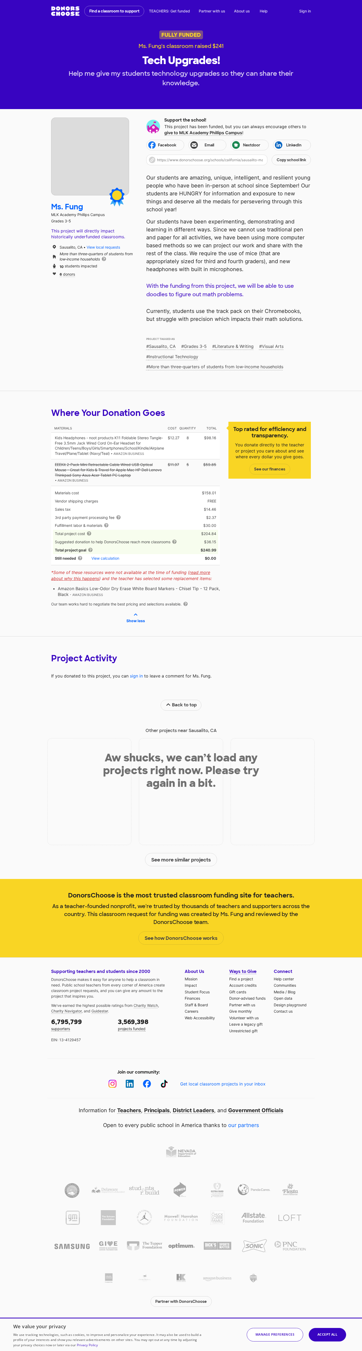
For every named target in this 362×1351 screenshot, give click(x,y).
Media (279, 992)
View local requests (103, 247)
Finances (192, 998)
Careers (191, 1011)
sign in (136, 676)
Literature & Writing (234, 346)
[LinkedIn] (129, 1083)
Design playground (290, 1005)
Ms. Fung (67, 207)
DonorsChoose (65, 11)
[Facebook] (146, 1083)
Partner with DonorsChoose (181, 1301)
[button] (228, 160)
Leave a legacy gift (246, 1024)
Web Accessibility (200, 1018)
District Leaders (193, 1110)
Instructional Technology (173, 356)
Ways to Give (243, 971)
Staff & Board (196, 1005)
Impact (191, 985)
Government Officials (255, 1110)
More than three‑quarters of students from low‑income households (216, 366)
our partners (243, 1125)
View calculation (105, 558)
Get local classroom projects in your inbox (223, 1084)
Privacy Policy (87, 1345)
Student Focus (197, 992)
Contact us (283, 1011)
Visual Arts (273, 346)
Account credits (243, 985)
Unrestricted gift (243, 1031)
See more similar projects (181, 860)
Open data (283, 998)
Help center (284, 979)
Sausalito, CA (162, 346)
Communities (285, 985)
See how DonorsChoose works (181, 938)
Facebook (167, 145)
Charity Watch (146, 1005)
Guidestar (99, 1011)
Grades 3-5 (195, 346)
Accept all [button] (327, 1334)
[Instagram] (112, 1083)
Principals (157, 1110)
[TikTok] (164, 1083)
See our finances (269, 469)
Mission (191, 979)
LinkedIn (294, 145)
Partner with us (212, 11)
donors (67, 274)
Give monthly (240, 1011)
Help (264, 11)
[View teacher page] (90, 156)
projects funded (133, 1024)
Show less (135, 620)
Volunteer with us (244, 1018)
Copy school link (291, 160)
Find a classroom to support (114, 11)
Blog (291, 992)
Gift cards (237, 992)
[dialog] (181, 1334)
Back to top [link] (184, 705)
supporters (66, 1024)
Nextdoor (251, 145)
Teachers (129, 1110)
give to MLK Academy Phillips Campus (203, 132)
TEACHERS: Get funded (169, 11)
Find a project (241, 979)
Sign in (305, 11)
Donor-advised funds (247, 998)
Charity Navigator (66, 1011)
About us (242, 11)
